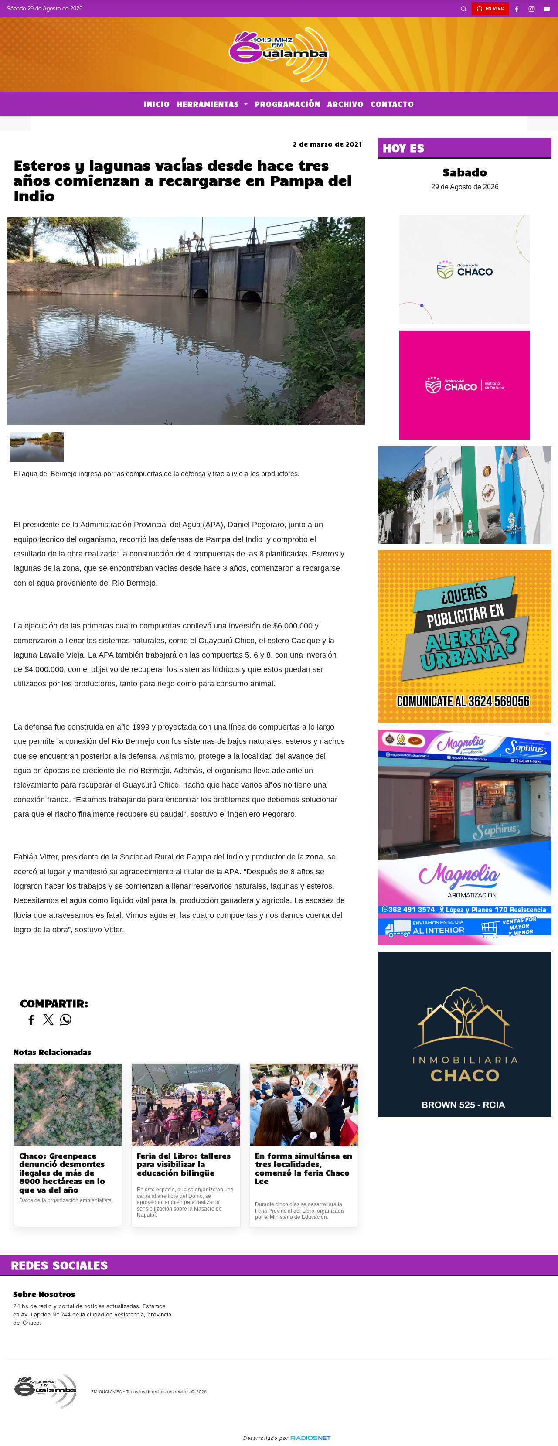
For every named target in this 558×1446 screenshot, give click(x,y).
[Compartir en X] (48, 1020)
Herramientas (209, 103)
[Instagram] (531, 8)
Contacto (392, 103)
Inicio (157, 103)
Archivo (345, 103)
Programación (287, 103)
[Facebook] (516, 8)
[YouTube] (547, 8)
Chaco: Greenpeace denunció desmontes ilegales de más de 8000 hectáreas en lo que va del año (62, 1173)
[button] (463, 8)
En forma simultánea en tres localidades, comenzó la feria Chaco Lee (303, 1169)
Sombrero (279, 123)
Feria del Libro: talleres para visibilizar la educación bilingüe (184, 1164)
